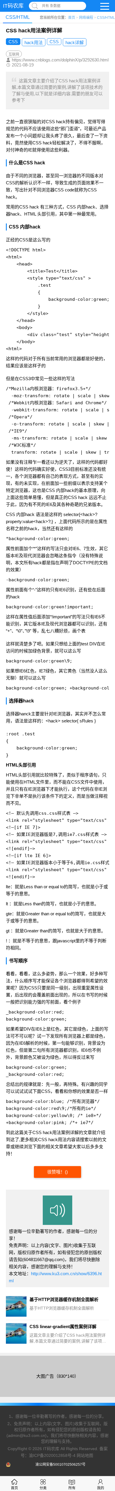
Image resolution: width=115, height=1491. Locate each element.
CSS (13, 41)
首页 (71, 18)
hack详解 (74, 42)
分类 (43, 1488)
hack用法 (33, 42)
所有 (71, 1488)
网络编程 (86, 18)
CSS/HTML (106, 18)
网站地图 (85, 1455)
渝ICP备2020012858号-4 (52, 1455)
